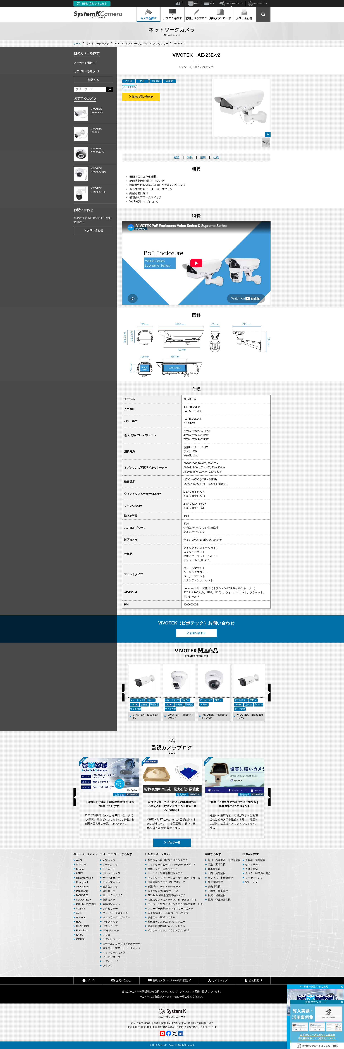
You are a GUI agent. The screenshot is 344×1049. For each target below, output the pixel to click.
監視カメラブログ (196, 18)
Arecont (80, 917)
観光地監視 (214, 886)
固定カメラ (109, 860)
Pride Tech (82, 930)
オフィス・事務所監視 (220, 877)
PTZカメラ (109, 869)
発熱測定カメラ (111, 904)
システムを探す (172, 18)
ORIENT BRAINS (85, 904)
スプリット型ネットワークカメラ (121, 948)
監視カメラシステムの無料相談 (170, 980)
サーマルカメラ (111, 877)
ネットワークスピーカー (116, 917)
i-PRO (79, 873)
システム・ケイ (261, 3)
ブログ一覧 (173, 842)
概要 (177, 157)
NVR (211, 3)
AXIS (79, 860)
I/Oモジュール (111, 930)
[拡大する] (268, 134)
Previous (123, 692)
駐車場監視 (214, 869)
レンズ (106, 934)
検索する (93, 79)
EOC (79, 921)
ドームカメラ (110, 864)
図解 (203, 157)
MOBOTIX (82, 895)
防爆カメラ (109, 899)
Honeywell (82, 882)
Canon (80, 869)
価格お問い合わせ (142, 96)
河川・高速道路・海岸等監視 (224, 860)
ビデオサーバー (111, 961)
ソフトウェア (110, 926)
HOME (90, 980)
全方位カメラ (110, 886)
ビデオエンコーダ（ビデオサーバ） (123, 943)
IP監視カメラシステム (158, 854)
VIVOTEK (81, 864)
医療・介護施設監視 (219, 899)
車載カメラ (109, 890)
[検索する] (109, 89)
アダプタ (108, 965)
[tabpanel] (266, 142)
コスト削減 (251, 869)
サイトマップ (219, 980)
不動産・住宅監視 (218, 890)
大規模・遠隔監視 (255, 860)
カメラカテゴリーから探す (116, 854)
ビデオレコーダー (113, 939)
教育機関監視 (215, 882)
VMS (196, 3)
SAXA (79, 934)
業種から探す (213, 854)
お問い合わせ (244, 18)
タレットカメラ (111, 873)
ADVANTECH (83, 899)
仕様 (216, 157)
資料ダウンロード (220, 18)
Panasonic (82, 890)
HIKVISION (82, 926)
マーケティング (254, 877)
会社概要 (254, 980)
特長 (190, 157)
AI (181, 3)
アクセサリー (110, 908)
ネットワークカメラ (233, 3)
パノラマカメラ (111, 882)
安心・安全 (251, 882)
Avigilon (80, 908)
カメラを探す (148, 18)
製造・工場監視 (216, 864)
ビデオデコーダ (111, 956)
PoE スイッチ (110, 921)
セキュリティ (252, 864)
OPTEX (80, 939)
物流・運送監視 (216, 895)
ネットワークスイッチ (115, 912)
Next (269, 692)
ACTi (79, 912)
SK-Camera (82, 886)
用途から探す (251, 854)
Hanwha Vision (84, 877)
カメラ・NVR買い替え (258, 873)
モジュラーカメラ (113, 895)
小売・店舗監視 (216, 873)
